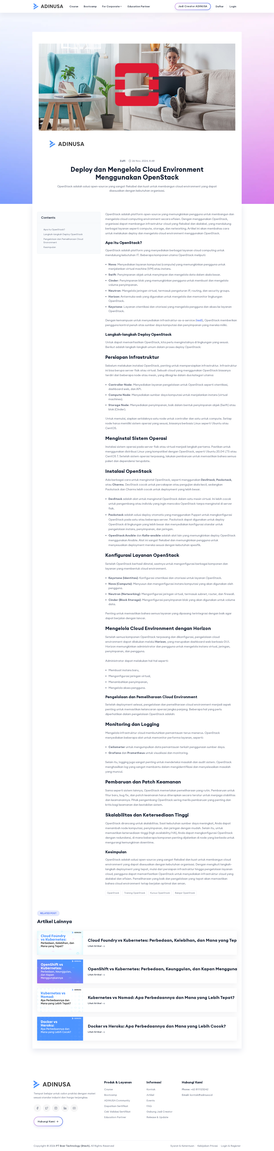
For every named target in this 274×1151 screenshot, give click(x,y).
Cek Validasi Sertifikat (117, 1111)
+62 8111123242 (199, 1089)
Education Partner (139, 6)
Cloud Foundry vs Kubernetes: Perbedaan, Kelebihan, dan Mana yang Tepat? (166, 940)
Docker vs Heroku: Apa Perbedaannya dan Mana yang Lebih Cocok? (157, 1026)
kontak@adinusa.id (201, 1094)
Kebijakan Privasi (207, 1145)
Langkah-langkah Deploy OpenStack (63, 234)
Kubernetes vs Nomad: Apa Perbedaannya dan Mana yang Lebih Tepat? (161, 997)
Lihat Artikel (95, 946)
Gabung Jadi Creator (159, 1111)
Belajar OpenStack (185, 892)
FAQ (149, 1106)
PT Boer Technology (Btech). (73, 1145)
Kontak (151, 1089)
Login (233, 6)
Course (73, 6)
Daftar (220, 6)
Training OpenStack (134, 892)
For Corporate (111, 6)
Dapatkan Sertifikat (116, 1106)
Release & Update (157, 1117)
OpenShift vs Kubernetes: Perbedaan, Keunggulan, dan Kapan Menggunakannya (170, 968)
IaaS (199, 320)
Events (151, 1100)
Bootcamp (90, 6)
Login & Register (231, 1145)
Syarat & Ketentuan (182, 1145)
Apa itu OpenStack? (54, 229)
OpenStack (113, 892)
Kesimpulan (49, 247)
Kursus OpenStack (160, 892)
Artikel (150, 1094)
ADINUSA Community (117, 1100)
